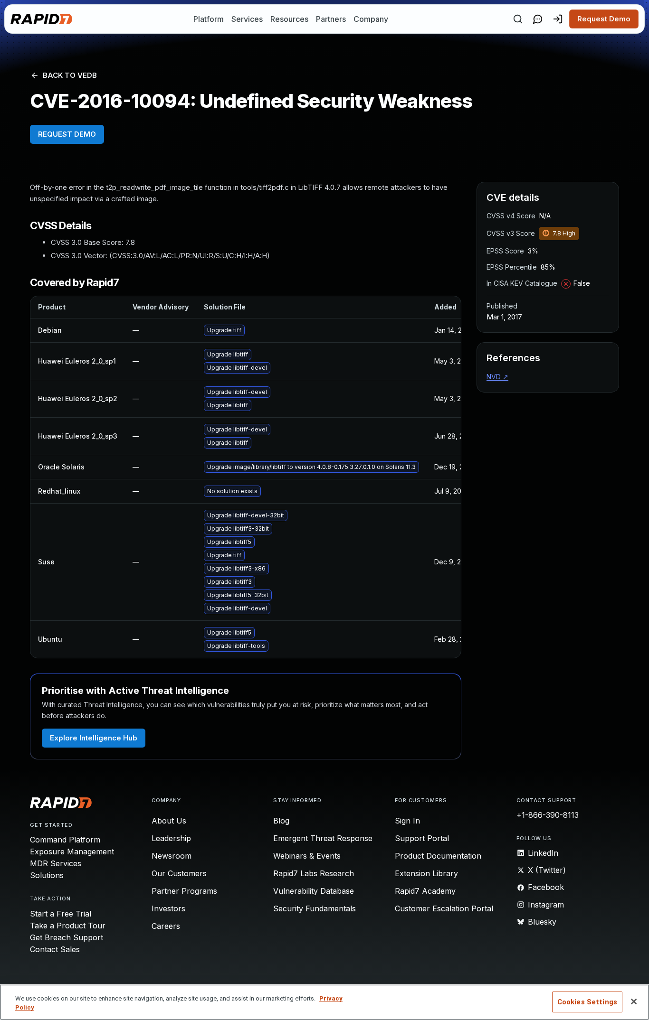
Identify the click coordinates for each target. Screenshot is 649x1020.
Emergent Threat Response (322, 838)
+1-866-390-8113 (547, 815)
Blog (281, 820)
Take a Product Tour (67, 925)
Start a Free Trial (60, 913)
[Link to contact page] (537, 19)
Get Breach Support (66, 937)
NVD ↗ (497, 377)
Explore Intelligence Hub (93, 737)
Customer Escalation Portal (444, 908)
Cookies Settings (587, 1002)
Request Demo (603, 18)
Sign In (407, 820)
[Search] (517, 19)
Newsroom (171, 856)
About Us (169, 820)
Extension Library (426, 873)
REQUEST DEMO (67, 134)
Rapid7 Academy (425, 891)
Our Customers (179, 873)
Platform (208, 19)
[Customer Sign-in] (557, 19)
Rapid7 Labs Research (313, 873)
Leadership (171, 838)
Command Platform (65, 839)
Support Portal (422, 838)
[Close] (633, 1001)
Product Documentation (438, 856)
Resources (289, 19)
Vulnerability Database (313, 891)
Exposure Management (72, 851)
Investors (168, 908)
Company (370, 19)
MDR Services (55, 863)
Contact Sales (55, 949)
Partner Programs (184, 891)
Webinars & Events (307, 856)
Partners (331, 19)
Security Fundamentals (314, 908)
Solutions (47, 875)
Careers (166, 926)
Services (247, 19)
